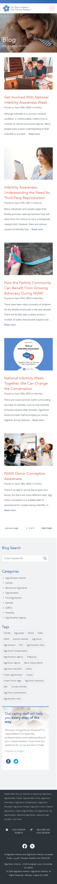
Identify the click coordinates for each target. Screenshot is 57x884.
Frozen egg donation (13, 674)
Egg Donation (12, 592)
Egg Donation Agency (15, 617)
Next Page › (47, 528)
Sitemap (28, 875)
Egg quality (19, 633)
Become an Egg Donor (16, 587)
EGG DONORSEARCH (18, 831)
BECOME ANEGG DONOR (43, 831)
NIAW (40, 633)
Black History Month (33, 662)
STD (21, 645)
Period (31, 633)
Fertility (9, 582)
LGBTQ (8, 607)
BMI (5, 686)
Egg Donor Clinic (38, 806)
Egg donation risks (12, 698)
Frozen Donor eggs (12, 680)
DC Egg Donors (41, 811)
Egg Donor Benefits (13, 668)
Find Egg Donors (13, 597)
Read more (34, 134)
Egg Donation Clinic (35, 645)
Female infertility (19, 686)
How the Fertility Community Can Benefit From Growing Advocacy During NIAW (27, 287)
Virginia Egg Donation (24, 811)
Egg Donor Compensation (15, 650)
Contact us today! (14, 751)
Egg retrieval (9, 645)
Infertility (9, 612)
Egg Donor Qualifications (15, 692)
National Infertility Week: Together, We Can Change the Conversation (26, 383)
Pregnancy (31, 656)
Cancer (29, 674)
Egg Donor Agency (12, 662)
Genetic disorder (20, 639)
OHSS (6, 639)
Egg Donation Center (15, 577)
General (9, 602)
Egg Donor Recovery (34, 680)
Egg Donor (37, 639)
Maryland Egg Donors (26, 815)
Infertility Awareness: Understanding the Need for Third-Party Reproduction (27, 192)
